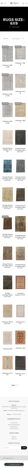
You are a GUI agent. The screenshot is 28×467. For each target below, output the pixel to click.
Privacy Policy (14, 422)
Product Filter (14, 464)
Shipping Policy (14, 426)
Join (24, 448)
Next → (14, 385)
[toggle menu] (1, 3)
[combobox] (16, 38)
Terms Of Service (14, 428)
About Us (14, 437)
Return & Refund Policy (14, 424)
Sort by (6, 38)
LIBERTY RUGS (9, 458)
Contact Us (14, 438)
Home (10, 27)
